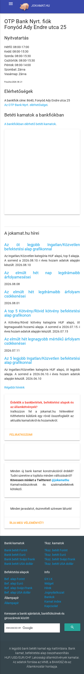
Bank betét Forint (15, 550)
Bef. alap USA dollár (17, 592)
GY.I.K (48, 579)
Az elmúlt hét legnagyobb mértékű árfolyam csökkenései (42, 341)
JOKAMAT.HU (40, 5)
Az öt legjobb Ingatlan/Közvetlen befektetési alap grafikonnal (42, 246)
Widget (49, 583)
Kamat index (52, 601)
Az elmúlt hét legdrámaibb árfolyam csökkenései (42, 294)
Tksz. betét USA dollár (58, 563)
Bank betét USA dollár (18, 563)
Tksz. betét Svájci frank (59, 559)
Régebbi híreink (14, 387)
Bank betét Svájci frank (19, 559)
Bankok (49, 597)
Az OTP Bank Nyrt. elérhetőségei (25, 105)
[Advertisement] (42, 172)
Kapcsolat (51, 606)
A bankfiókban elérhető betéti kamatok (30, 124)
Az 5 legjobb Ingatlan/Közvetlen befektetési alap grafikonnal (42, 360)
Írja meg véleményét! (26, 522)
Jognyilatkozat (54, 592)
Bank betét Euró (15, 554)
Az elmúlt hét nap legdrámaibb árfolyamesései (42, 275)
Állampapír (11, 603)
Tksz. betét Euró (55, 554)
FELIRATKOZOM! (21, 434)
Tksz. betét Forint (56, 550)
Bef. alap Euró (13, 583)
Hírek (47, 588)
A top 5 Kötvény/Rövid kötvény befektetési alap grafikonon (42, 313)
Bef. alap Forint (14, 579)
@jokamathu (60, 480)
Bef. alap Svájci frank (18, 588)
